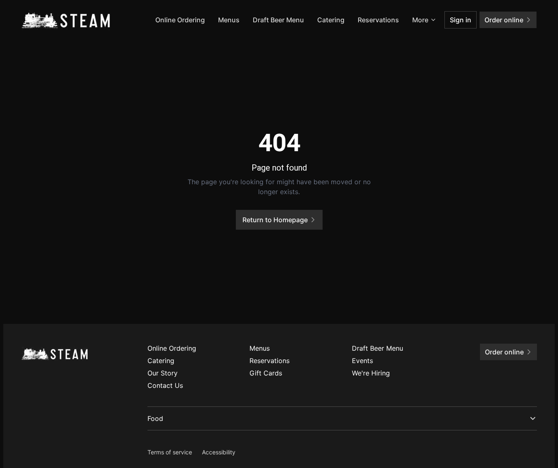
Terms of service (169, 452)
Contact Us (165, 385)
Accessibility (218, 452)
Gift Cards (265, 373)
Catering (330, 20)
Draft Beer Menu (278, 20)
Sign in (460, 20)
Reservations (378, 20)
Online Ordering (180, 20)
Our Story (162, 373)
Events (362, 360)
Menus (229, 20)
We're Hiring (371, 373)
